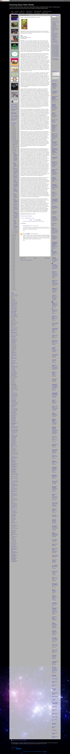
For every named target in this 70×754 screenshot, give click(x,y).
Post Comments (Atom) (28, 260)
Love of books (54, 678)
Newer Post (23, 258)
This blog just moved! (54, 592)
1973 (13, 285)
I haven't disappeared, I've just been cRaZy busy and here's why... (54, 497)
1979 (13, 277)
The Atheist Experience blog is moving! (55, 633)
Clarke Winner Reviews (13, 361)
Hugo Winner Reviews (13, 420)
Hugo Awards (13, 410)
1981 (13, 274)
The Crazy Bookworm (54, 178)
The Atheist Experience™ (54, 631)
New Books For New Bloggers (54, 584)
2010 (13, 235)
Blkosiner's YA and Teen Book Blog (54, 341)
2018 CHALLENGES (55, 47)
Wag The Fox (54, 271)
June (14, 149)
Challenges (13, 348)
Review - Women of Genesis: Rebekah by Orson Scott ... (15, 190)
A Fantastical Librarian (54, 560)
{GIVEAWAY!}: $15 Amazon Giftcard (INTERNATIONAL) (55, 367)
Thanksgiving (13, 536)
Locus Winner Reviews (13, 440)
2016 (13, 133)
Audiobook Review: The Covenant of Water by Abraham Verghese (55, 136)
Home (12, 11)
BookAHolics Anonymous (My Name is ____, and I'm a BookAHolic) (55, 150)
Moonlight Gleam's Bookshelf (54, 105)
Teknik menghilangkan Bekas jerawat (54, 422)
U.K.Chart (12, 541)
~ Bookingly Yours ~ (54, 295)
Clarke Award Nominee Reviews (14, 358)
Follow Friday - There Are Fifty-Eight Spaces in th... (15, 160)
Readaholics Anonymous (54, 184)
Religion (12, 502)
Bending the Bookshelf (54, 84)
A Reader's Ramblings (54, 258)
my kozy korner (54, 644)
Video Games (13, 543)
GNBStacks (54, 515)
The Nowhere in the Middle (55, 608)
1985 (13, 269)
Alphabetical (13, 303)
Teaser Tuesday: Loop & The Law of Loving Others (55, 395)
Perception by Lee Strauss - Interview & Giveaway (55, 528)
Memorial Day (13, 450)
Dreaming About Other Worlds (21, 5)
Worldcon (12, 553)
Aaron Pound (25, 233)
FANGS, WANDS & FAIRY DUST (55, 703)
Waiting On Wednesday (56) (54, 619)
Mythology (13, 462)
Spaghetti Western (14, 522)
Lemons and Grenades (54, 657)
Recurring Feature (14, 500)
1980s (12, 293)
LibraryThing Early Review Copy (14, 436)
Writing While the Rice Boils (54, 385)
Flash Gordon (13, 393)
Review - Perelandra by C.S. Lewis (15, 169)
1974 (13, 284)
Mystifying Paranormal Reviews (54, 689)
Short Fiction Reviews (13, 518)
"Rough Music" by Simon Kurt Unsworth (54, 598)
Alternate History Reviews (14, 305)
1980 (13, 276)
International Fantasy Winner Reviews (14, 430)
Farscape (12, 387)
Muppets (12, 456)
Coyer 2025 (54, 121)
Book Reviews (25, 221)
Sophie (12, 521)
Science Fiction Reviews (40, 221)
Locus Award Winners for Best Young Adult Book (14, 113)
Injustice (12, 425)
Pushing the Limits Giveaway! (55, 579)
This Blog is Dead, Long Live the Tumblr (55, 489)
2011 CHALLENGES (55, 56)
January (14, 232)
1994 (13, 257)
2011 (13, 234)
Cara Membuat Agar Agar (54, 212)
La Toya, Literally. (53, 699)
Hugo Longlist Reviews (13, 416)
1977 (13, 280)
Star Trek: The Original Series (13, 525)
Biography (12, 325)
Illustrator (12, 421)
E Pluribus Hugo (13, 376)
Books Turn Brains (54, 685)
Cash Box (12, 346)
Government (13, 399)
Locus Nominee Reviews (13, 438)
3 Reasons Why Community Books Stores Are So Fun (55, 219)
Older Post (47, 258)
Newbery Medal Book (14, 476)
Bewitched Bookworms (54, 723)
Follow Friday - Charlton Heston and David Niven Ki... (15, 209)
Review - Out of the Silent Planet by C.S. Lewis (15, 177)
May (14, 150)
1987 (13, 266)
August (14, 146)
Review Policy (13, 504)
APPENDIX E (54, 27)
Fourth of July (13, 395)
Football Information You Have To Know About (54, 194)
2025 (13, 124)
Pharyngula (54, 264)
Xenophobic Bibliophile (54, 675)
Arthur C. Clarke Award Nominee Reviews (13, 311)
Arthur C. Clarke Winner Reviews (13, 316)
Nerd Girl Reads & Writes (55, 693)
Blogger (45, 751)
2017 (13, 132)
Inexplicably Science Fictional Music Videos (14, 423)
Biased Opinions (13, 322)
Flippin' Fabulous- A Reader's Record (55, 533)
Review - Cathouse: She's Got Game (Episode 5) (14, 119)
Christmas (12, 354)
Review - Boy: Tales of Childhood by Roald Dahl (14, 109)
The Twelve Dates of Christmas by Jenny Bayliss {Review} (54, 164)
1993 (13, 258)
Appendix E (13, 308)
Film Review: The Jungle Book (54, 356)
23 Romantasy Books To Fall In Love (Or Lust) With (55, 144)
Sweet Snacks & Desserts (13, 530)
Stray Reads (54, 637)
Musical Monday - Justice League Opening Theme (15, 222)
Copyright (12, 370)
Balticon (12, 321)
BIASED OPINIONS (55, 28)
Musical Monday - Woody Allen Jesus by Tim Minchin (15, 201)
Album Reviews (13, 302)
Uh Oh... (53, 604)
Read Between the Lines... (54, 668)
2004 (13, 243)
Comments (55, 74)
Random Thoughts (14, 495)
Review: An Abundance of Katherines (54, 374)
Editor (12, 379)
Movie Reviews (13, 452)
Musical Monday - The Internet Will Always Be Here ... (15, 155)
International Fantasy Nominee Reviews (14, 427)
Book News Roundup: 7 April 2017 (54, 311)
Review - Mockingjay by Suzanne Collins (15, 227)
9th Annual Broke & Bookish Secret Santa (55, 247)
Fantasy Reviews (14, 386)
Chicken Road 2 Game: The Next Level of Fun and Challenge (54, 108)
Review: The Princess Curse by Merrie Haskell (55, 551)
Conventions (13, 367)
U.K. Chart (13, 540)
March (14, 229)
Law (12, 434)
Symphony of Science (13, 533)
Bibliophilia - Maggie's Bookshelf (54, 420)
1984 (13, 270)
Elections (12, 380)
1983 (13, 272)
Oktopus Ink (54, 455)
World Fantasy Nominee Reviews (14, 549)
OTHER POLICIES (55, 42)
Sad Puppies (13, 511)
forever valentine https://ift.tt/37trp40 (55, 207)
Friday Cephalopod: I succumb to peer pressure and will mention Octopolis (55, 266)
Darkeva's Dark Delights (54, 125)
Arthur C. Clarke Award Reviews (13, 314)
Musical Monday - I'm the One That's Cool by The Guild (15, 181)
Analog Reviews (13, 307)
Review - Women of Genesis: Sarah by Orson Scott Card (15, 195)
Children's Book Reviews (13, 353)
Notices (12, 483)
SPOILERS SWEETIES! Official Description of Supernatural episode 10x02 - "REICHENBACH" (55, 430)
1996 (13, 254)
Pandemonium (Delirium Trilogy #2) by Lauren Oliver (54, 470)
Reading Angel (54, 502)
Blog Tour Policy (13, 327)
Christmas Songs (14, 355)
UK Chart (12, 542)
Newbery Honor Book (14, 474)
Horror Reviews (13, 409)
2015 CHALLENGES (55, 51)
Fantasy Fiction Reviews (13, 384)
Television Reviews (14, 534)
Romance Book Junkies (54, 303)
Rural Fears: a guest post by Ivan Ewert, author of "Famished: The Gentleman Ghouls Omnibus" (55, 274)
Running (12, 510)
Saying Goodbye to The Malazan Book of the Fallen (55, 408)
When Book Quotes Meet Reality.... (55, 535)
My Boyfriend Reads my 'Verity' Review (54, 180)
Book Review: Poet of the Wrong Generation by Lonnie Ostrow (55, 298)
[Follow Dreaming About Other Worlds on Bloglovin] (55, 78)
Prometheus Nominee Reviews (14, 491)
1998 (13, 251)
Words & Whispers (53, 623)
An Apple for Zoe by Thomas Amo (54, 415)
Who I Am (16, 11)
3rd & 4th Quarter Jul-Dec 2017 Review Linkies (54, 290)
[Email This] (36, 219)
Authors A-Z (22, 11)
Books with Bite (55, 696)
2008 (13, 238)
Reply (24, 230)
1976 (13, 281)
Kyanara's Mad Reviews (54, 544)
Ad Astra (12, 299)
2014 (13, 136)
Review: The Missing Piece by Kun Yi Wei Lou (54, 115)
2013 (13, 137)
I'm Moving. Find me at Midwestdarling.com (54, 439)
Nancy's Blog (54, 539)
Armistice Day (13, 309)
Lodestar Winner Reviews (14, 444)
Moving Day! (54, 561)
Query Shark (54, 223)
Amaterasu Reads (54, 113)
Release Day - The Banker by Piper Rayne (55, 318)
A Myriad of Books (54, 348)
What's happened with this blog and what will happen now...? (54, 639)
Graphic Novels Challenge (55, 288)
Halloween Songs (14, 403)
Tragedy (12, 537)
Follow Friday (13, 394)
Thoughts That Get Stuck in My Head (55, 329)
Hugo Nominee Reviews (32, 221)
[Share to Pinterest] (40, 219)
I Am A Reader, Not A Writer (54, 526)
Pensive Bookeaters (54, 413)
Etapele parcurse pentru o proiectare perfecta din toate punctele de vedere (55, 231)
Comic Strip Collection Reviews (14, 363)
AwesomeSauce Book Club (55, 445)
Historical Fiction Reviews (14, 405)
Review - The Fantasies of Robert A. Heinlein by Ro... (15, 217)
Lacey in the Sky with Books (55, 662)
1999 (13, 250)
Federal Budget (13, 388)
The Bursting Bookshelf (54, 252)
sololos (38, 751)
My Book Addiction (54, 590)
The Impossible (54, 540)
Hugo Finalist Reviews (13, 412)
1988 (13, 265)
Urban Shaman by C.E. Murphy (54, 482)
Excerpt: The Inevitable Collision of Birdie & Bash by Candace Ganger (55, 283)
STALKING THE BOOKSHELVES (55, 393)
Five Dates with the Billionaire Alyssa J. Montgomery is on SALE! (55, 187)
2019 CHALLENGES (55, 46)
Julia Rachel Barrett (26, 225)
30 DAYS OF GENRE (55, 21)
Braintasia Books (54, 727)
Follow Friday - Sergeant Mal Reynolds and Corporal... (15, 173)
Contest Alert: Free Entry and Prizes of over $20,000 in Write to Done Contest (55, 388)
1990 (13, 262)
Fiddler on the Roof (14, 389)
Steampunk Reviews (14, 528)
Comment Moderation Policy (14, 366)
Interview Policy (13, 431)
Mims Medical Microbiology (54, 380)
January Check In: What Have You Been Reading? (55, 237)
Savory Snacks (13, 512)
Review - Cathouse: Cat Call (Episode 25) (14, 116)
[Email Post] (34, 219)
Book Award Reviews (37, 11)
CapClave (12, 343)
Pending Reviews (14, 484)
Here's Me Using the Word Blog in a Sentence (55, 200)
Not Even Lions (55, 555)
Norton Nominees (14, 480)
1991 (13, 261)
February (14, 231)
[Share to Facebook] (39, 219)
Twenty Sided (54, 91)
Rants (12, 497)
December (15, 140)
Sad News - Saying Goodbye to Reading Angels (55, 504)
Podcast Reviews (14, 485)
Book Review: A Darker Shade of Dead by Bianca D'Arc (54, 670)
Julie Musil (54, 359)
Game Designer (13, 396)
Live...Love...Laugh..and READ (55, 565)
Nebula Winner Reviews (13, 472)
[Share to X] (38, 219)
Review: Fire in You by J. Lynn (55, 343)
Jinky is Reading (55, 354)
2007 (13, 239)
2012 (13, 139)
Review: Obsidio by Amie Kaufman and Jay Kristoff (55, 260)
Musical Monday (13, 458)
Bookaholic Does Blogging (54, 603)
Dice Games (13, 371)
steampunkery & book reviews (55, 450)
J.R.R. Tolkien (24, 41)
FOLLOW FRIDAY (55, 33)
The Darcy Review (54, 400)
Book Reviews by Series (47, 11)
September (15, 144)
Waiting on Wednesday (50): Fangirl (54, 510)
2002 (13, 246)
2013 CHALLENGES (55, 53)
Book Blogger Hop (14, 330)
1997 (13, 253)
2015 (13, 135)
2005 (13, 242)
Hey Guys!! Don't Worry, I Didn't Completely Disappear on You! (55, 625)
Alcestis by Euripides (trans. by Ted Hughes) (55, 350)
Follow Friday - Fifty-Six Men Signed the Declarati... (15, 185)
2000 (13, 249)
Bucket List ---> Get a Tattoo (54, 452)
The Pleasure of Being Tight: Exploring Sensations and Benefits (54, 128)
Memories (12, 451)
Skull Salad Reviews (54, 596)
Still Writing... (54, 730)
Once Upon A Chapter (54, 162)
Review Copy (13, 503)
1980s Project (13, 294)
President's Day (13, 489)
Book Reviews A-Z (29, 11)
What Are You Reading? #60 (54, 522)
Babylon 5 (12, 320)
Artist (12, 317)
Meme (12, 449)
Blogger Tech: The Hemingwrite (55, 402)
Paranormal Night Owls (54, 427)
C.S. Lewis (22, 218)
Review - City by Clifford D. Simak (15, 204)
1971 (13, 288)
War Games (13, 546)
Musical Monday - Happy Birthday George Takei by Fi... (15, 164)
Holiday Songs (13, 408)
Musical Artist (13, 457)
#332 (53, 224)
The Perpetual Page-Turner (54, 142)
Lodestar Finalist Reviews (14, 442)
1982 (13, 273)
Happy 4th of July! (55, 651)
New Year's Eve (13, 473)
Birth (12, 326)
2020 (13, 128)
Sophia (12, 520)
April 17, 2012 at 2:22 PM (34, 225)
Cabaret (12, 338)
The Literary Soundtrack (54, 655)
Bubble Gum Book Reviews (54, 475)
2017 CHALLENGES (55, 48)
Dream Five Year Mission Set (14, 373)
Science (12, 513)
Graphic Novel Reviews (13, 401)
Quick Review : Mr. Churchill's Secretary (55, 573)
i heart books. (54, 211)
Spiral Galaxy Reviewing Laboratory (54, 487)
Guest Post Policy (14, 402)
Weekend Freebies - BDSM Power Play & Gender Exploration (55, 86)
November (15, 141)
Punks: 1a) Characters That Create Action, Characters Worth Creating (54, 611)
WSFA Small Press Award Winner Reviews (14, 558)
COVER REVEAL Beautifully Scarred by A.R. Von (55, 305)
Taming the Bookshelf (54, 520)
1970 (13, 289)
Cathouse (12, 347)
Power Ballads (13, 488)
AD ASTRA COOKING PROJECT (54, 23)
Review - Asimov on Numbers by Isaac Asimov (15, 212)
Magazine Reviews (14, 445)
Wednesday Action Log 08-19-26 (55, 92)
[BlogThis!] (37, 219)
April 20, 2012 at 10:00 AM (33, 233)
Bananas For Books (54, 372)
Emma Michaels (55, 157)
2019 (13, 129)
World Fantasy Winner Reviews (13, 552)
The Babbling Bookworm (54, 467)
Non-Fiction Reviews (14, 478)
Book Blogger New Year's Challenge (14, 332)
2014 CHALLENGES (55, 52)
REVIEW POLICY (54, 41)
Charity (12, 351)
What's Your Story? (54, 365)
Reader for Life (54, 571)
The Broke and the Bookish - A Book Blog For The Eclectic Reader (54, 244)
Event (12, 381)
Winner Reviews (13, 547)
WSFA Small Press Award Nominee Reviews (14, 556)
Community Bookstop (54, 217)
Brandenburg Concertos (13, 337)
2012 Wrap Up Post (55, 556)
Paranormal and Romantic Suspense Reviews (55, 97)
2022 (13, 125)
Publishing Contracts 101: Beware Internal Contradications (54, 172)
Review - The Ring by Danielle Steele (14, 106)
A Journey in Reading (54, 461)
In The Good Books (54, 617)
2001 (13, 247)
